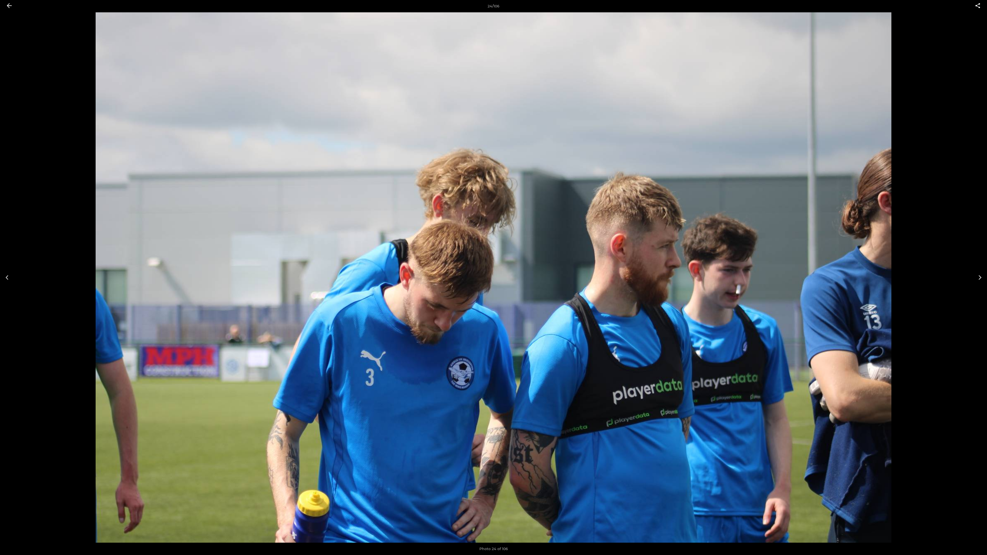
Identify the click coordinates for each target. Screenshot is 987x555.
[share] (978, 6)
